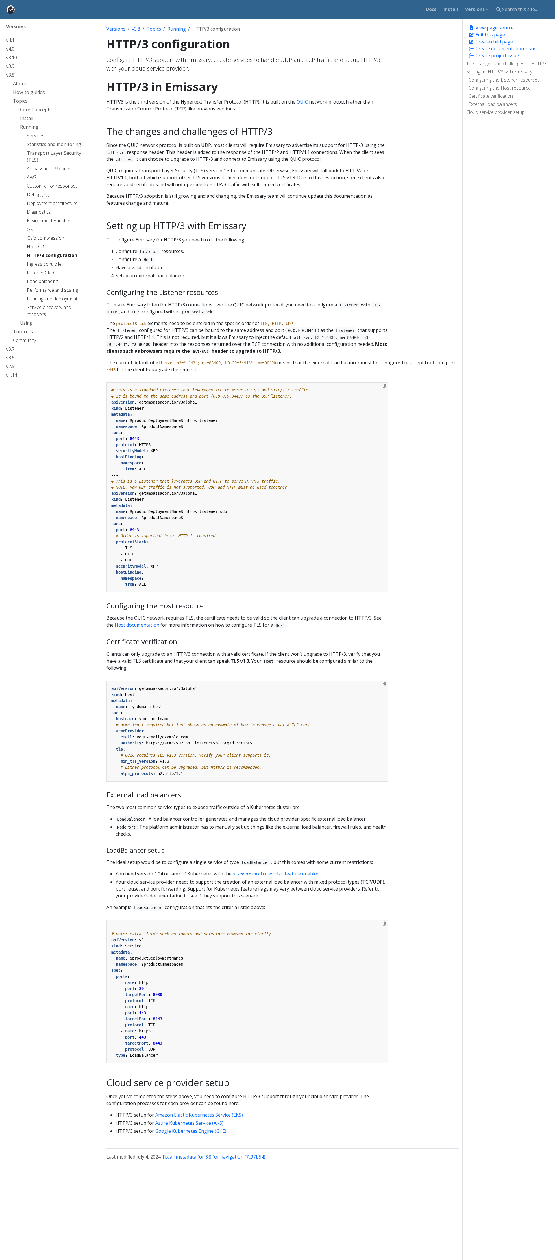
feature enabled (276, 874)
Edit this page (489, 35)
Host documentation (137, 625)
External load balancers (493, 104)
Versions (115, 29)
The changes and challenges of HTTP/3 (506, 63)
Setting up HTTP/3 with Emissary (499, 72)
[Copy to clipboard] (384, 386)
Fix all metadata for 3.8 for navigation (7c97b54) (214, 1157)
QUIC (302, 102)
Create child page (493, 41)
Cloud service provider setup (495, 112)
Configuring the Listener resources (504, 80)
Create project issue (496, 55)
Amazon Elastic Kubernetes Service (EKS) (199, 1115)
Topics (154, 29)
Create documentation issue (505, 48)
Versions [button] (475, 9)
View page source (494, 28)
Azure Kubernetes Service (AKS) (189, 1123)
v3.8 (136, 29)
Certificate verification (491, 96)
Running (176, 29)
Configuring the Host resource (500, 88)
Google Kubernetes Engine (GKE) (190, 1131)
